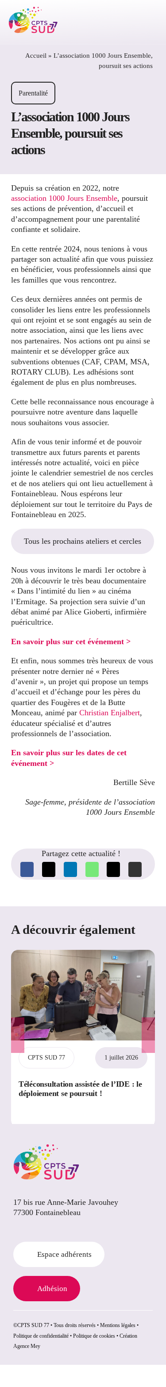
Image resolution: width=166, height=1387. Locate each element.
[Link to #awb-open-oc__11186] (125, 22)
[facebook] (16, 1229)
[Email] (113, 869)
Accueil (35, 55)
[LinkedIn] (70, 869)
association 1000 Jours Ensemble (64, 198)
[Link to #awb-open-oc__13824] (147, 22)
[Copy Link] (135, 869)
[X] (49, 869)
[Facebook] (27, 869)
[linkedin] (30, 1229)
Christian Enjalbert (109, 712)
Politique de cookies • (95, 1336)
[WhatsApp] (92, 869)
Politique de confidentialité (41, 1336)
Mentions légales (117, 1325)
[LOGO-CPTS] (33, 10)
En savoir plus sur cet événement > (71, 641)
